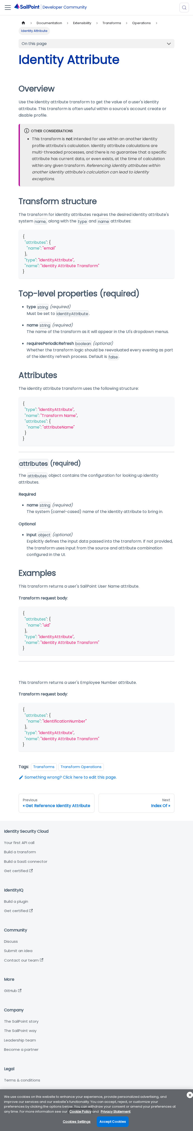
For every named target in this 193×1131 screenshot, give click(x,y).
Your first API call (19, 842)
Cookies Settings (77, 1121)
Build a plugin (16, 901)
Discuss (11, 941)
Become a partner (21, 1049)
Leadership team (20, 1040)
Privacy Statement (115, 1111)
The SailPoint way (20, 1030)
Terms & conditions (22, 1080)
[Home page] (23, 23)
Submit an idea (18, 950)
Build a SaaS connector (25, 861)
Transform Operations (81, 766)
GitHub (10, 990)
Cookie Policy (80, 1111)
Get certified (16, 870)
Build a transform (20, 852)
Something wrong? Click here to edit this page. (71, 777)
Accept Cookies (113, 1121)
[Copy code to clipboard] (168, 236)
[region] (96, 1110)
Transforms (44, 766)
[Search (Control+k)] (184, 7)
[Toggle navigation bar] (8, 7)
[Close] (190, 1095)
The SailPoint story (21, 1021)
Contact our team (21, 960)
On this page (34, 43)
